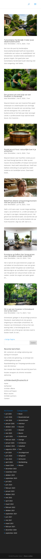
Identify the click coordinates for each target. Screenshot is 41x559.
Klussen (21, 427)
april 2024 (9, 462)
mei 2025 (9, 433)
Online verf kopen (10, 391)
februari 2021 (10, 527)
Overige (21, 440)
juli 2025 (9, 430)
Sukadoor (22, 446)
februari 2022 (10, 507)
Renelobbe (11, 44)
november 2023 (11, 472)
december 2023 (11, 469)
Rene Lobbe (28, 556)
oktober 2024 (10, 446)
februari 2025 (10, 440)
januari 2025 (10, 443)
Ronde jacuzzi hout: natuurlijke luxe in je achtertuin (20, 150)
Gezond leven (23, 420)
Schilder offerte (9, 388)
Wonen (21, 465)
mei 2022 (9, 498)
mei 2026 (9, 420)
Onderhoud (23, 436)
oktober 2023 (10, 475)
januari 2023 (10, 491)
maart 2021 (10, 523)
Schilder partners (10, 396)
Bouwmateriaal (24, 417)
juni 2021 (9, 517)
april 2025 (9, 436)
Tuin (28, 44)
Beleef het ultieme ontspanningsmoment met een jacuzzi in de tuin (20, 202)
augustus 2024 (11, 449)
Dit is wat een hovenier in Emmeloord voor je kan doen (19, 310)
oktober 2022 (10, 494)
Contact (6, 398)
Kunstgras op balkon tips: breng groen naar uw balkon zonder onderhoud (19, 255)
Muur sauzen (8, 393)
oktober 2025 (10, 427)
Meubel (21, 430)
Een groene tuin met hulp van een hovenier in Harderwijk (17, 95)
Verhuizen (22, 459)
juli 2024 (9, 452)
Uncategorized (24, 452)
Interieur (22, 424)
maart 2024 (10, 465)
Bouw (20, 414)
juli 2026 (9, 414)
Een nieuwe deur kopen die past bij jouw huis (20, 369)
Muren (21, 433)
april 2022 (9, 501)
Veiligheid (22, 456)
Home (6, 383)
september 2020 (11, 533)
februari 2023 (10, 488)
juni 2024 (9, 456)
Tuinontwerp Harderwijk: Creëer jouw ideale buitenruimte (19, 41)
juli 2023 (9, 481)
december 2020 (11, 530)
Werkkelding (23, 462)
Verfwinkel (7, 386)
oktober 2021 (10, 510)
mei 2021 (9, 520)
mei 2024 (9, 459)
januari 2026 (10, 424)
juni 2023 (9, 485)
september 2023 (11, 478)
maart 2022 (10, 504)
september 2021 (11, 514)
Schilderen (22, 443)
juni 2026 (9, 417)
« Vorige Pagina (9, 339)
